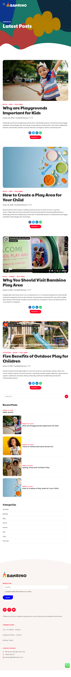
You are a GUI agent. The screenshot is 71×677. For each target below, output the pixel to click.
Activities (7, 353)
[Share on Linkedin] (37, 132)
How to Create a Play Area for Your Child (32, 197)
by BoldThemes (22, 118)
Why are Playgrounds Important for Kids (25, 110)
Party (4, 536)
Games (12, 276)
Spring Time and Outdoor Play (35, 467)
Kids (11, 104)
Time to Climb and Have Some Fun (37, 447)
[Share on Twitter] (33, 132)
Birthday (5, 514)
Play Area (19, 104)
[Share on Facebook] (29, 132)
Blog (5, 104)
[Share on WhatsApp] (40, 132)
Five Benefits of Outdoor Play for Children (35, 358)
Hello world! (8, 412)
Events (5, 523)
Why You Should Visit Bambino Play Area (34, 282)
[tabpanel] (35, 80)
